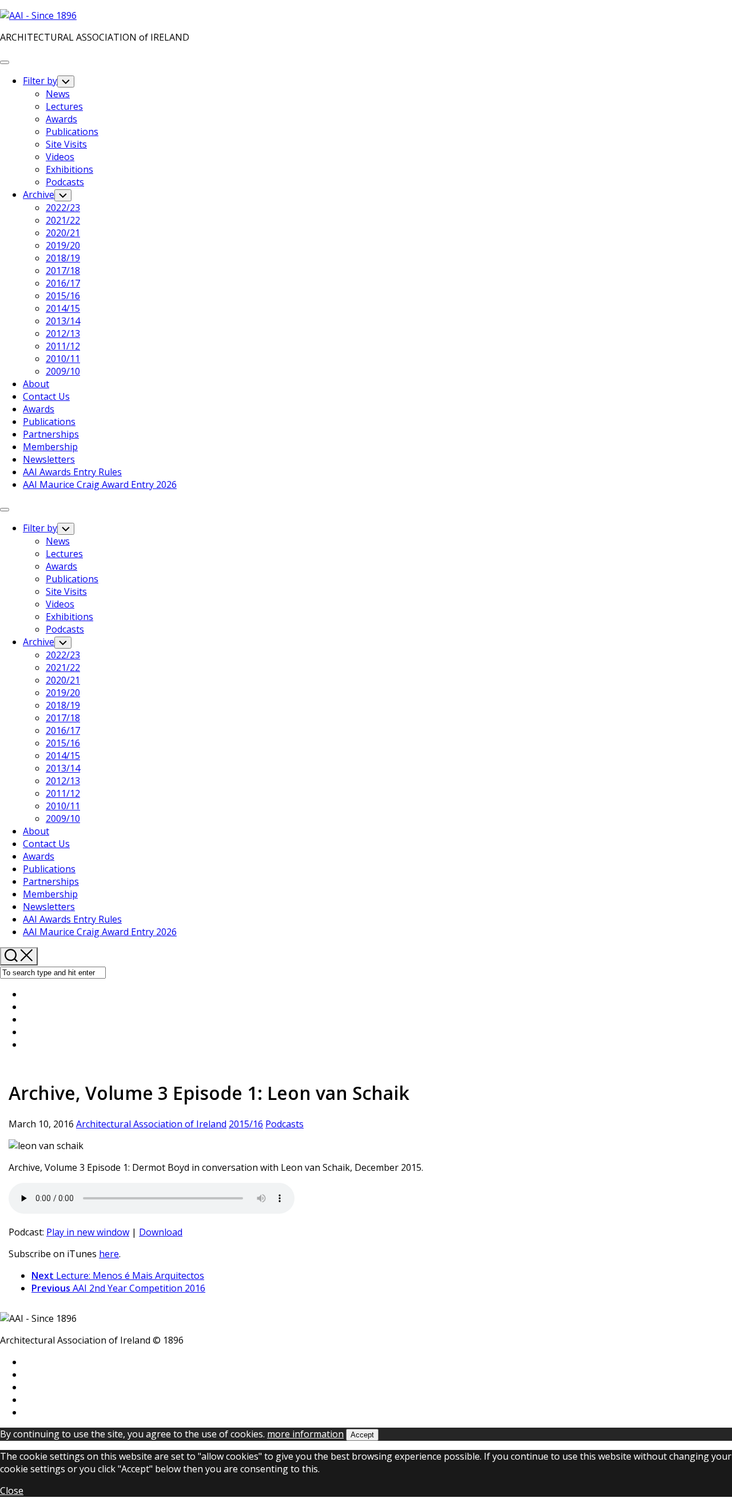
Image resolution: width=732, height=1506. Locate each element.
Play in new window (87, 1232)
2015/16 (63, 295)
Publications (72, 131)
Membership (50, 446)
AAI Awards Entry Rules (72, 472)
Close (11, 1490)
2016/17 (63, 283)
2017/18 (63, 270)
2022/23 (63, 207)
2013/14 (63, 321)
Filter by (40, 80)
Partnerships (51, 434)
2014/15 (63, 308)
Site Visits (66, 144)
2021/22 (63, 220)
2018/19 (63, 258)
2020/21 (63, 233)
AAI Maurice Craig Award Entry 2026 (100, 484)
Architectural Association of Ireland (151, 1124)
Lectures (64, 106)
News (58, 94)
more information (305, 1434)
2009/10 (63, 371)
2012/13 (63, 333)
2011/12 (63, 346)
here (109, 1253)
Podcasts (65, 182)
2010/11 (63, 358)
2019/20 (63, 245)
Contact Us (46, 396)
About (36, 384)
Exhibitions (69, 169)
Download (160, 1232)
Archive (38, 194)
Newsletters (49, 459)
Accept (362, 1434)
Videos (60, 156)
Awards (61, 119)
